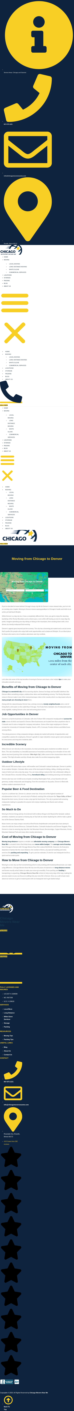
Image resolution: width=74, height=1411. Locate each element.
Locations (8, 275)
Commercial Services (17, 272)
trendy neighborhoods (52, 704)
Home (6, 257)
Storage (7, 278)
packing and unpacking (19, 852)
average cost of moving (62, 844)
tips (60, 679)
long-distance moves (62, 867)
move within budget (42, 844)
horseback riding (38, 775)
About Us (7, 286)
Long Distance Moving (18, 266)
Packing (7, 280)
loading (61, 870)
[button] (15, 318)
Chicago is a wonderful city (12, 691)
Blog (6, 283)
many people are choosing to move (15, 700)
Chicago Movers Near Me (10, 921)
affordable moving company (44, 841)
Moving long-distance (10, 841)
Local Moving (14, 264)
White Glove (14, 269)
